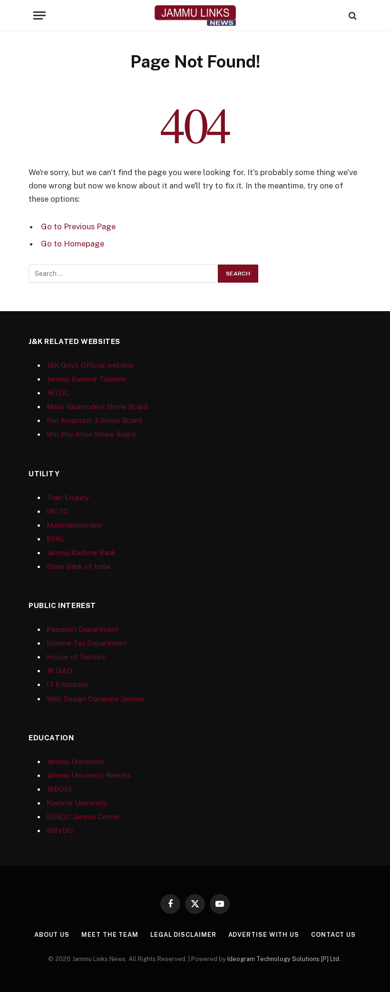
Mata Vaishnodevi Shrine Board (97, 407)
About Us (51, 934)
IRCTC (57, 511)
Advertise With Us (263, 934)
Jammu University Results (89, 775)
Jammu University (75, 761)
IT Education (67, 684)
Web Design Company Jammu (95, 699)
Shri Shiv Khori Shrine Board (91, 434)
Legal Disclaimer (183, 934)
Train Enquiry (68, 497)
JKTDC (58, 393)
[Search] (352, 15)
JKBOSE (60, 789)
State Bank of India (78, 566)
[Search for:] (124, 274)
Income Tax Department (87, 643)
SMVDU (60, 830)
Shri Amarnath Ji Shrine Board (94, 420)
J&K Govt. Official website (90, 365)
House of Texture (76, 657)
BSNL (56, 539)
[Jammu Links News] (195, 15)
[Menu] (39, 15)
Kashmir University (77, 803)
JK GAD (59, 671)
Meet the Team (109, 934)
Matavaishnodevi (74, 525)
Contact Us (333, 934)
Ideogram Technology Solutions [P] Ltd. (284, 959)
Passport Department (82, 629)
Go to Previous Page (78, 226)
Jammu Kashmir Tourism (86, 379)
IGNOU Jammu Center (83, 817)
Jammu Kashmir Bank (81, 553)
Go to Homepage (72, 243)
